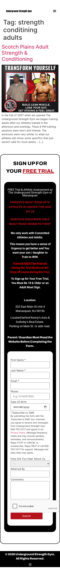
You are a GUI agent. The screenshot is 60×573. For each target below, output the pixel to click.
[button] (54, 11)
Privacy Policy (18, 432)
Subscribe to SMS (23, 412)
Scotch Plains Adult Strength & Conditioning (25, 53)
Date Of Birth (19, 402)
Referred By (18, 469)
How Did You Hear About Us (28, 458)
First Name (18, 360)
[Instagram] (55, 3)
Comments (17, 479)
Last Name (18, 370)
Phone (14, 391)
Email (15, 381)
